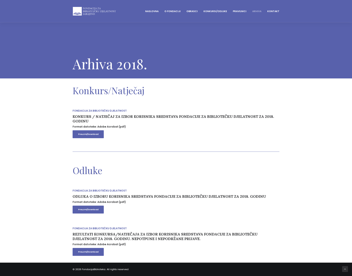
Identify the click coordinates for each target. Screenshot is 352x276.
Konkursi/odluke (215, 11)
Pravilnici (239, 11)
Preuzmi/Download (88, 134)
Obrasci (192, 11)
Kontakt (273, 11)
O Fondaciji (172, 11)
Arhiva (256, 11)
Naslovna (152, 11)
